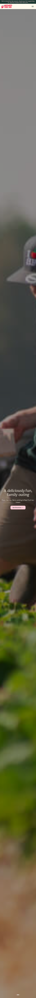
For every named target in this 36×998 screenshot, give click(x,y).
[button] (33, 6)
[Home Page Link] (6, 6)
